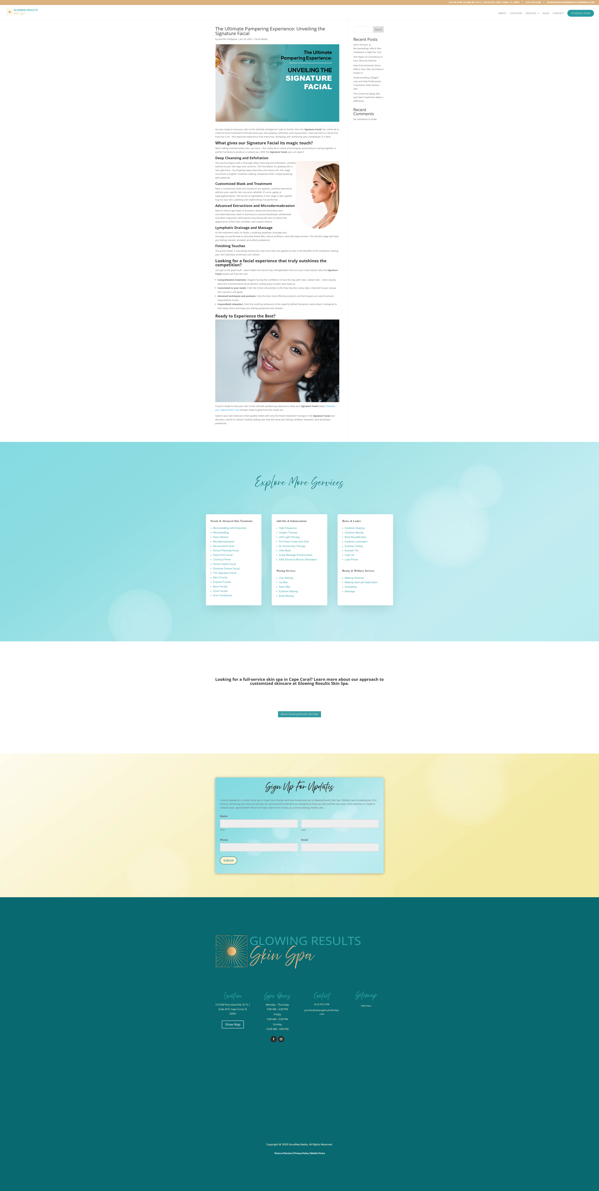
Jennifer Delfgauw (227, 39)
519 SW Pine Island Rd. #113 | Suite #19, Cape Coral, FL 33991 (484, 2)
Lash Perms (351, 559)
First (222, 829)
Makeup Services (354, 578)
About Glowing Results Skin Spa (299, 714)
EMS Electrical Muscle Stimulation (298, 559)
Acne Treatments (222, 595)
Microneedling (221, 532)
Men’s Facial (220, 577)
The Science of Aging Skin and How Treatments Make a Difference (368, 97)
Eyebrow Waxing (288, 591)
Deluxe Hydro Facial (224, 564)
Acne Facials (220, 591)
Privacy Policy (301, 1153)
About (502, 13)
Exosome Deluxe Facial (226, 568)
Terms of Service (283, 1153)
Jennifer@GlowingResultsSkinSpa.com (570, 2)
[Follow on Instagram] (281, 1039)
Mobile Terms (317, 1153)
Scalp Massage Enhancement (295, 555)
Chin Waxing (286, 578)
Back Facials (220, 586)
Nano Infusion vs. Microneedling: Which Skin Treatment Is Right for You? (367, 48)
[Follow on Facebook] (273, 1039)
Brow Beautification (355, 537)
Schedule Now (580, 13)
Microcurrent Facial (223, 546)
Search (378, 29)
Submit (228, 860)
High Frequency (288, 528)
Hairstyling (351, 587)
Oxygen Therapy (288, 532)
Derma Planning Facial (226, 550)
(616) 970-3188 (533, 2)
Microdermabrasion (223, 541)
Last (303, 829)
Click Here (366, 1006)
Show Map (232, 1024)
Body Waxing (286, 596)
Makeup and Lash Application (361, 582)
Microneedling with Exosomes (229, 528)
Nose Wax (284, 587)
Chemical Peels (222, 559)
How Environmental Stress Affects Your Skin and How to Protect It (368, 69)
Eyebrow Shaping (355, 528)
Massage (350, 591)
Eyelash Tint (351, 550)
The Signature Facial (224, 573)
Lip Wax (283, 582)
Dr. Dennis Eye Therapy (292, 546)
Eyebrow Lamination (356, 541)
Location (516, 13)
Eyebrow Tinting (354, 546)
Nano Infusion (221, 537)
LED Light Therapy (289, 537)
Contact (558, 13)
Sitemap (366, 995)
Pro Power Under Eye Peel (294, 541)
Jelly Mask (285, 550)
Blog (546, 13)
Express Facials (222, 582)
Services (531, 13)
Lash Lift (349, 555)
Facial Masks (261, 39)
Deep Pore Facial (223, 555)
